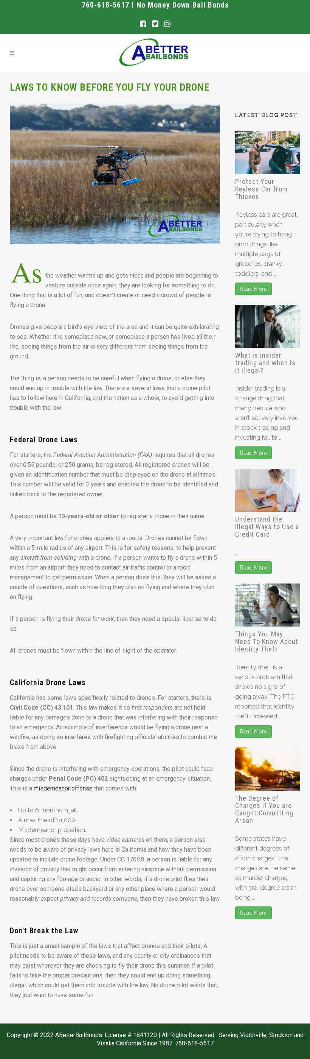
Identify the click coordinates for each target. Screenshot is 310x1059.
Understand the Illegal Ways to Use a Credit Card (267, 526)
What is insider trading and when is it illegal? (265, 362)
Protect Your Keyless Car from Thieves (261, 189)
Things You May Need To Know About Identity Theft (266, 641)
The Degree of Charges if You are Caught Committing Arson (264, 809)
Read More (253, 289)
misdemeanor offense (63, 788)
